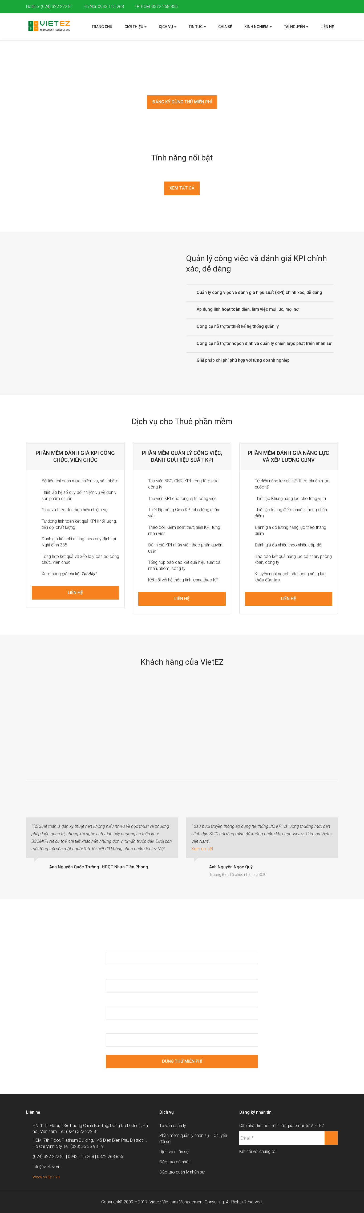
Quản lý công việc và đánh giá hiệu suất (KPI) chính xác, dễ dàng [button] (259, 292)
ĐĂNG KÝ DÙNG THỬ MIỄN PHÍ (182, 101)
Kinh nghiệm (256, 27)
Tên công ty (118, 1027)
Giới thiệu (134, 27)
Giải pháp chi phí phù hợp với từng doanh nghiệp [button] (243, 360)
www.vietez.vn (46, 1176)
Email (112, 973)
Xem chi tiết (202, 848)
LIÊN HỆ (75, 592)
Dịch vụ (166, 27)
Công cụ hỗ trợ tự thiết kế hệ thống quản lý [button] (238, 326)
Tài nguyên (295, 27)
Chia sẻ (225, 27)
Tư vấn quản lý (172, 1125)
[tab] (260, 292)
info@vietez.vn (46, 1166)
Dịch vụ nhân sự (174, 1151)
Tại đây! (89, 573)
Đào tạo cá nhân (175, 1161)
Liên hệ (327, 27)
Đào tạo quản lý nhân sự (181, 1172)
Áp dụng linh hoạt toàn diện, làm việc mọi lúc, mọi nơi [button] (248, 309)
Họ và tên (116, 946)
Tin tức (196, 27)
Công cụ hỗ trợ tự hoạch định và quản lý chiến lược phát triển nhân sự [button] (264, 343)
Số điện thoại (119, 1000)
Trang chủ (102, 27)
